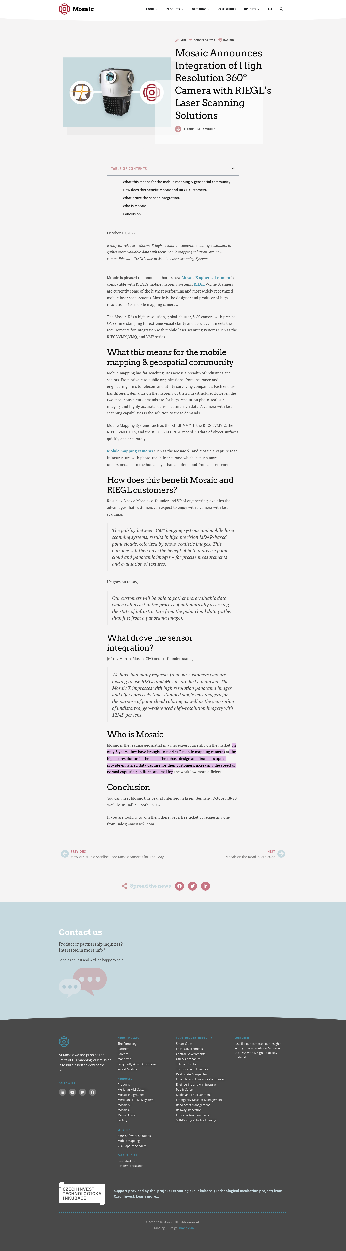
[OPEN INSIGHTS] (258, 9)
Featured (228, 40)
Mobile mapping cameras (130, 450)
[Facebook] (92, 1092)
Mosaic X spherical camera (206, 277)
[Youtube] (72, 1092)
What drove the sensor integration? (152, 197)
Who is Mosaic (134, 205)
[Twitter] (82, 1092)
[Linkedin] (62, 1092)
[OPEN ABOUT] (156, 9)
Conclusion (132, 214)
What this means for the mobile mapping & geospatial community (176, 181)
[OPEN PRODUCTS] (182, 9)
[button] (233, 168)
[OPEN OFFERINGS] (208, 9)
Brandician (186, 1228)
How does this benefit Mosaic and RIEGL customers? (165, 189)
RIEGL (199, 284)
